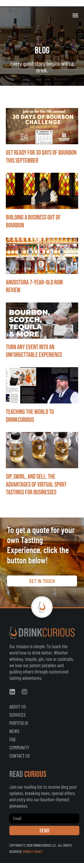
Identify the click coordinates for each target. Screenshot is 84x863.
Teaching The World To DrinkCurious (30, 416)
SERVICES (17, 715)
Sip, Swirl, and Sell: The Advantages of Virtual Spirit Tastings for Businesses (36, 484)
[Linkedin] (12, 692)
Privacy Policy (32, 851)
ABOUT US (17, 706)
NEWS (14, 731)
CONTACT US (19, 756)
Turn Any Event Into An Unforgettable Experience (34, 351)
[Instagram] (24, 692)
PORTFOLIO (18, 723)
